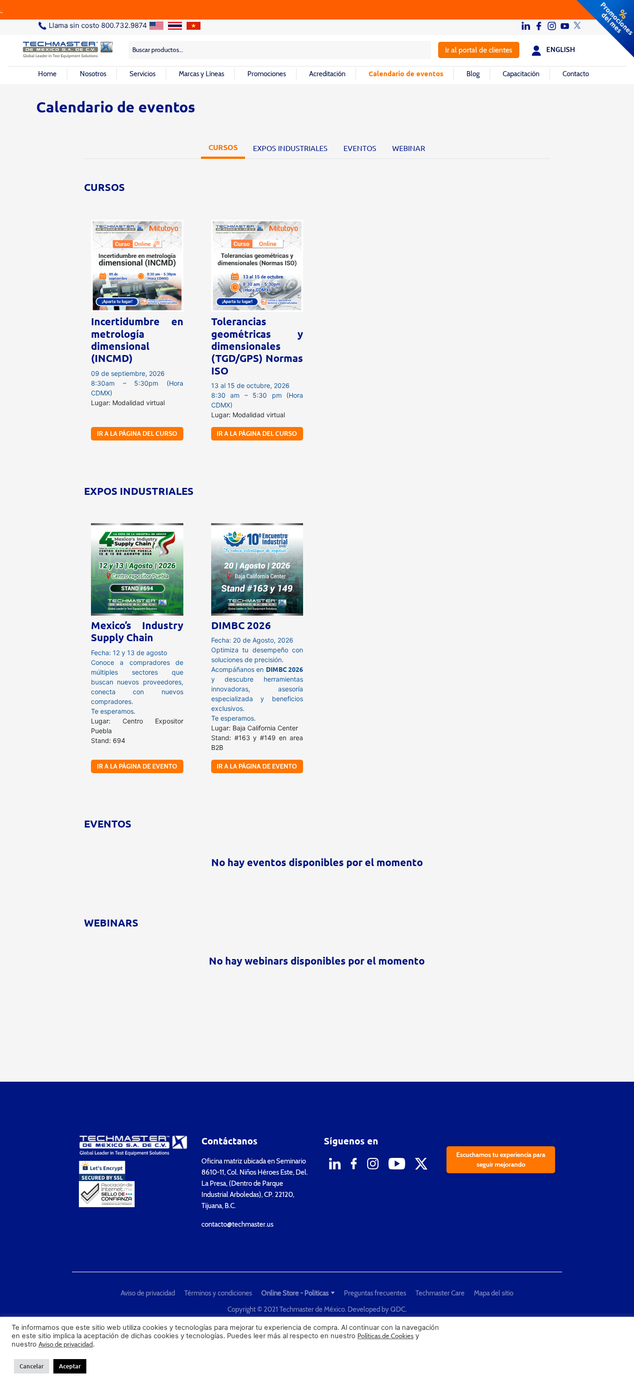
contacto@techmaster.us (237, 1224)
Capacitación (521, 74)
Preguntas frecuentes (375, 1293)
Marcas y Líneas (201, 74)
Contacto (576, 74)
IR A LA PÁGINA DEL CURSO (137, 433)
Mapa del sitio (493, 1293)
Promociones (266, 74)
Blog (472, 74)
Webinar (408, 147)
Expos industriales (290, 147)
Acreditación (327, 74)
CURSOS (223, 147)
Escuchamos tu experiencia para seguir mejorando (500, 1159)
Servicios (142, 74)
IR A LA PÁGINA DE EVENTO (137, 766)
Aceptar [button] (70, 1366)
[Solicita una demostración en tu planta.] (317, 10)
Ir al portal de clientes (478, 50)
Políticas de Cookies (385, 1336)
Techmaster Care (440, 1293)
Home (47, 74)
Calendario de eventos (406, 73)
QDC (397, 1309)
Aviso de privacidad (148, 1293)
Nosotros (93, 74)
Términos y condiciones (218, 1293)
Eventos (359, 147)
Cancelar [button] (31, 1366)
